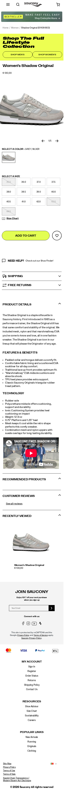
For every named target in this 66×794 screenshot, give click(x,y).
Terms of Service (41, 635)
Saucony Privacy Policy (31, 638)
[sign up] (52, 608)
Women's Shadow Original (29, 565)
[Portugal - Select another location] (51, 763)
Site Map (7, 764)
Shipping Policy (32, 685)
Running (31, 742)
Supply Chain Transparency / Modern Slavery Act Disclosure (17, 779)
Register (31, 671)
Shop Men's (18, 55)
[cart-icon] (58, 4)
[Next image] (57, 141)
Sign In (31, 667)
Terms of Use (9, 771)
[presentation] (32, 568)
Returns (32, 680)
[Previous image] (43, 141)
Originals (31, 746)
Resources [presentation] (32, 701)
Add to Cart (25, 235)
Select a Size (11, 176)
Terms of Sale (9, 774)
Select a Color (20, 149)
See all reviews (14, 503)
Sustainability (31, 716)
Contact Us (32, 689)
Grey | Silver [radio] (8, 157)
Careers (32, 720)
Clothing (31, 751)
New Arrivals (32, 737)
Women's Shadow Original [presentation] (28, 66)
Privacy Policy (23, 635)
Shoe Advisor (31, 706)
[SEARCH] (18, 4)
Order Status (31, 676)
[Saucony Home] (33, 4)
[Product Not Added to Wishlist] (57, 235)
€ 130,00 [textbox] (7, 73)
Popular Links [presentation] (32, 732)
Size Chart (12, 218)
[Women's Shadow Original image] (31, 542)
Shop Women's (47, 55)
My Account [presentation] (32, 661)
